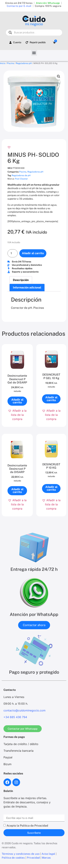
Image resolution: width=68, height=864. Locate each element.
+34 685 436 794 (15, 717)
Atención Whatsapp (48, 3)
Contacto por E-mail (19, 6)
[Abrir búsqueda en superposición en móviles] (34, 32)
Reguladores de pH (21, 175)
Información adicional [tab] (27, 287)
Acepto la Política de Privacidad (27, 825)
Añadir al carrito (33, 253)
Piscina (10, 63)
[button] (34, 53)
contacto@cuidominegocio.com (24, 710)
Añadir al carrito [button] (17, 401)
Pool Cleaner (21, 179)
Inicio (2, 63)
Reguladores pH (24, 63)
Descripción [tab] (21, 280)
